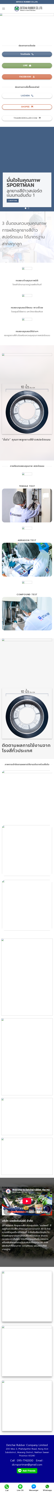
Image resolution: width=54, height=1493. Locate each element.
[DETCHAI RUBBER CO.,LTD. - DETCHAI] (28, 8)
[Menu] (3, 8)
